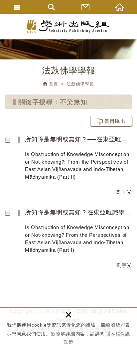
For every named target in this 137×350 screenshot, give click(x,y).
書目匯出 (115, 121)
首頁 (53, 83)
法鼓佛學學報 (80, 83)
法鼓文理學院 (68, 26)
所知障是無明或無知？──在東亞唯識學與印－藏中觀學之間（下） (73, 169)
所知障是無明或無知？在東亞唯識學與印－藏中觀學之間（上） (73, 242)
